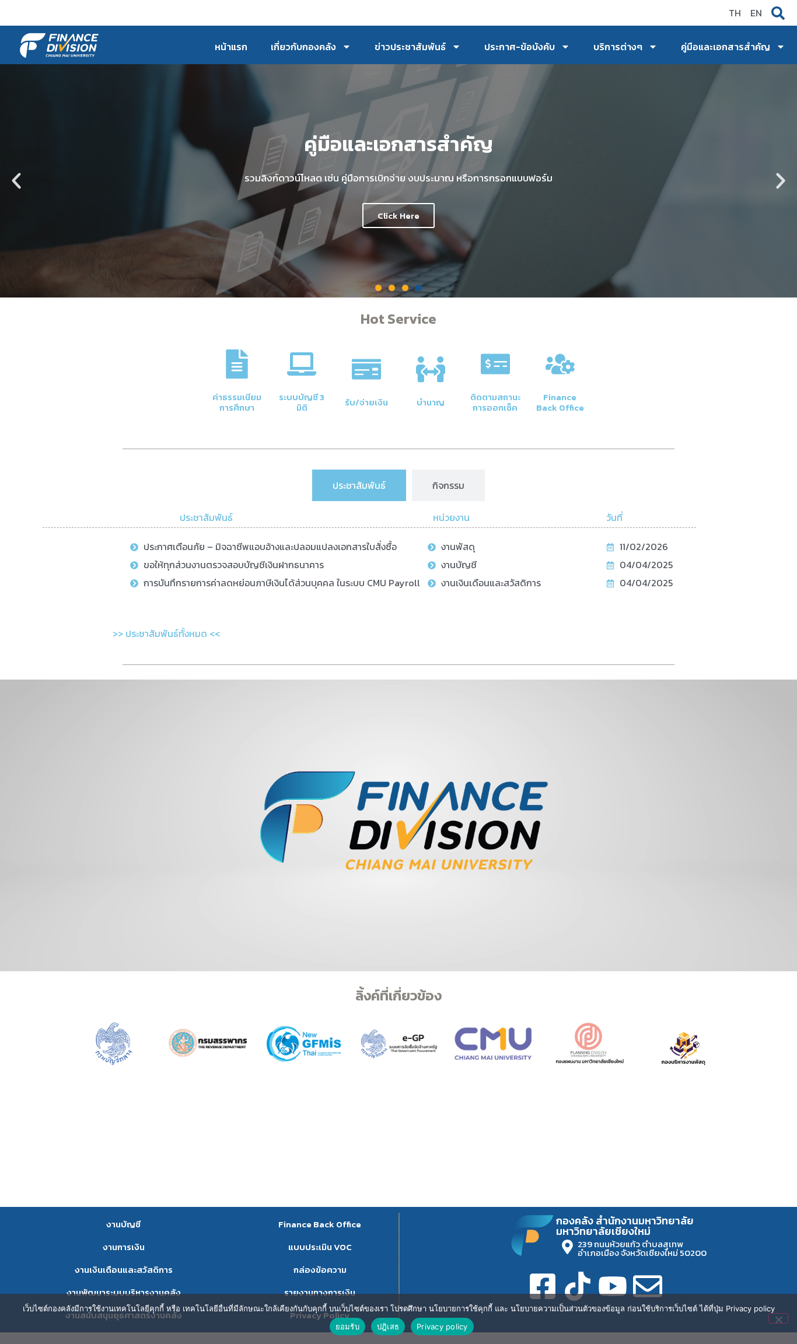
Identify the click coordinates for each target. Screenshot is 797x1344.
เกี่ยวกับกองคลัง (303, 47)
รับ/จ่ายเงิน (366, 402)
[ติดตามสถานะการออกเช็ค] (495, 364)
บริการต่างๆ (617, 47)
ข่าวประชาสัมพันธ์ (410, 47)
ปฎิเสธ (388, 1326)
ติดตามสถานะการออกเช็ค (495, 402)
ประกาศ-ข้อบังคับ (519, 47)
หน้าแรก (231, 47)
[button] (16, 180)
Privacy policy (442, 1326)
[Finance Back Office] (560, 364)
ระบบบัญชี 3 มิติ (301, 402)
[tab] (359, 485)
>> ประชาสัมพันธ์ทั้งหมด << (166, 633)
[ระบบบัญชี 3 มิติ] (301, 364)
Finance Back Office (560, 402)
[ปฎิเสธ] (778, 1318)
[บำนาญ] (430, 369)
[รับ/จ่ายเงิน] (366, 369)
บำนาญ (431, 402)
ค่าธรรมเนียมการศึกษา (236, 402)
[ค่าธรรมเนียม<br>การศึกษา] (236, 364)
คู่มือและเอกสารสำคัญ (725, 47)
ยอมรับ (347, 1326)
